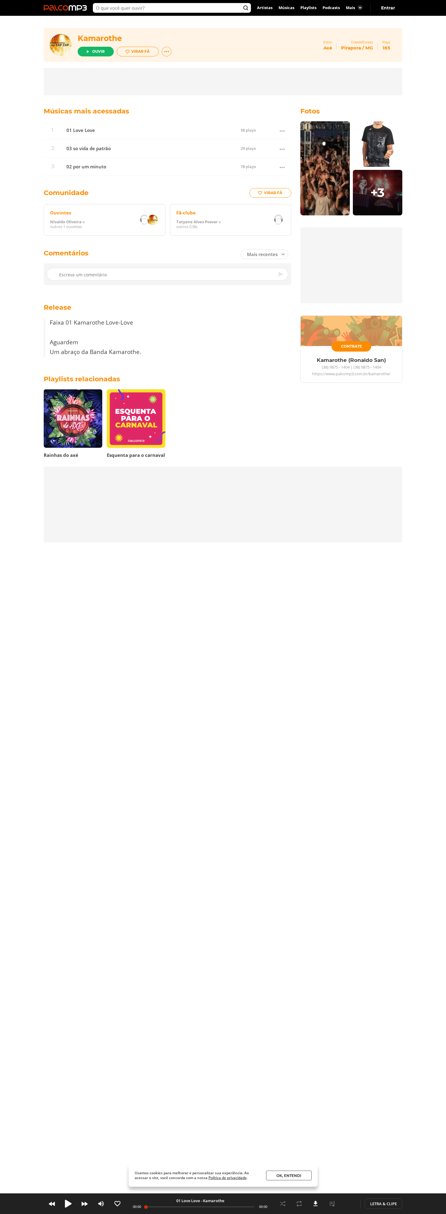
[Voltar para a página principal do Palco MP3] (67, 8)
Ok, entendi (288, 1175)
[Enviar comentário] (281, 274)
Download (315, 1203)
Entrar (388, 8)
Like (117, 1203)
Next (84, 1203)
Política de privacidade (227, 1177)
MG (369, 48)
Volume (101, 1203)
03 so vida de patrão (88, 148)
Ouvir (98, 51)
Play (68, 1203)
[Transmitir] (348, 1203)
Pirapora (351, 48)
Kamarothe (100, 38)
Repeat (299, 1203)
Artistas (264, 8)
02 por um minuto (86, 167)
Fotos (310, 111)
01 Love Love (80, 130)
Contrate (351, 346)
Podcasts (331, 8)
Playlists (308, 8)
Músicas (286, 8)
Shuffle (283, 1203)
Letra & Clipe (383, 1203)
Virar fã (140, 51)
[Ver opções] (166, 51)
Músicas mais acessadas (86, 111)
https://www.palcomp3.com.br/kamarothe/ (351, 374)
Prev (52, 1203)
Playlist (332, 1203)
